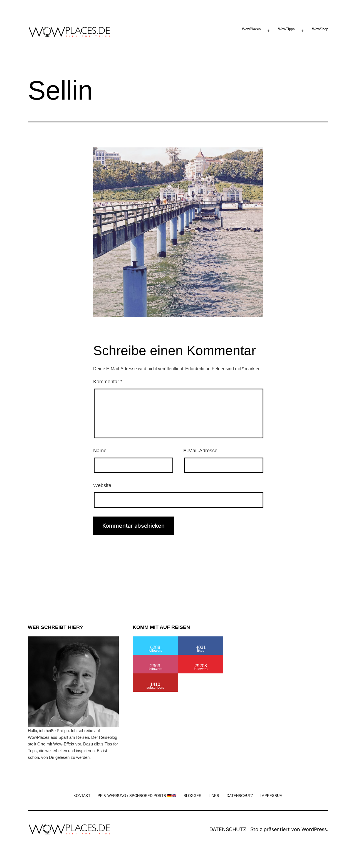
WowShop (320, 29)
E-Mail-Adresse (200, 450)
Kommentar (107, 381)
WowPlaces (251, 29)
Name (100, 450)
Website (102, 485)
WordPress (314, 829)
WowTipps (286, 29)
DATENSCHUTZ (227, 829)
